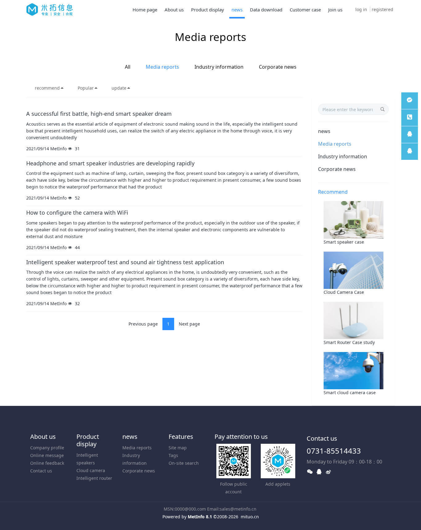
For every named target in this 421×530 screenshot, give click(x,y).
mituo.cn (250, 517)
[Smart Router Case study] (353, 320)
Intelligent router (94, 478)
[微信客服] (409, 100)
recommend (47, 88)
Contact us (41, 471)
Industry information (218, 66)
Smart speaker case (344, 242)
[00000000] (409, 117)
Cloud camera (90, 470)
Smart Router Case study (349, 342)
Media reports (162, 66)
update (119, 88)
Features (181, 436)
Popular (86, 88)
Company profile (47, 448)
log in (361, 9)
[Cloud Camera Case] (353, 270)
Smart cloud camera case (350, 392)
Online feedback (47, 463)
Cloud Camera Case (344, 292)
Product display (87, 440)
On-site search (184, 463)
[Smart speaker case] (353, 219)
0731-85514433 (334, 451)
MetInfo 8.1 (200, 517)
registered (382, 9)
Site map (178, 448)
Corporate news (277, 66)
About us (43, 436)
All (127, 66)
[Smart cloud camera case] (353, 370)
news (324, 131)
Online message (47, 455)
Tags (173, 455)
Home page (145, 9)
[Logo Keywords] (49, 9)
